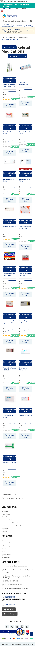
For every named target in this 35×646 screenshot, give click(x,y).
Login (16, 25)
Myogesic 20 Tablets (9, 226)
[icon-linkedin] (17, 626)
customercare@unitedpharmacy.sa (15, 1)
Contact (4, 552)
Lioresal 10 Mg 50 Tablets (8, 180)
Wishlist (28, 25)
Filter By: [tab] (11, 47)
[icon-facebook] (7, 626)
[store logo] (10, 15)
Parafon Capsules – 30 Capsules (25, 227)
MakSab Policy (6, 557)
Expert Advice (6, 529)
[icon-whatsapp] (27, 626)
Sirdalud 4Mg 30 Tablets (8, 416)
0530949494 (10, 605)
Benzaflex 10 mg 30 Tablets (9, 133)
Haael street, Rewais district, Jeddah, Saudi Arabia (19, 571)
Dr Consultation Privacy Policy (11, 523)
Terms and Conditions (9, 543)
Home (4, 37)
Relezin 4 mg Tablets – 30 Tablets (9, 369)
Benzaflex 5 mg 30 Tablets (24, 133)
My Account (5, 511)
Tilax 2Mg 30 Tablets (25, 415)
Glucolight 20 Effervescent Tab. (24, 83)
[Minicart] (32, 26)
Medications (12, 37)
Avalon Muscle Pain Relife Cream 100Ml (9, 85)
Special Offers (6, 554)
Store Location (6, 549)
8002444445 (10, 597)
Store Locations (20, 8)
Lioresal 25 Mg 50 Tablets (24, 180)
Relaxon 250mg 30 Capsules (25, 274)
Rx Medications (23, 37)
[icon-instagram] (22, 626)
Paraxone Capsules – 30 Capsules (9, 274)
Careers (8, 8)
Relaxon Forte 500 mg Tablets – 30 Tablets (8, 322)
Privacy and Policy (7, 520)
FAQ (3, 540)
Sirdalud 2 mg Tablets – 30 (23, 369)
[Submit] (31, 20)
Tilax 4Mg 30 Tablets (9, 462)
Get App (3, 8)
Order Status (6, 514)
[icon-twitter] (12, 626)
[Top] (31, 634)
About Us (4, 517)
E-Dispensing (6, 546)
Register (20, 25)
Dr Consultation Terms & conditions (13, 526)
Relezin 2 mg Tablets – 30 (25, 322)
